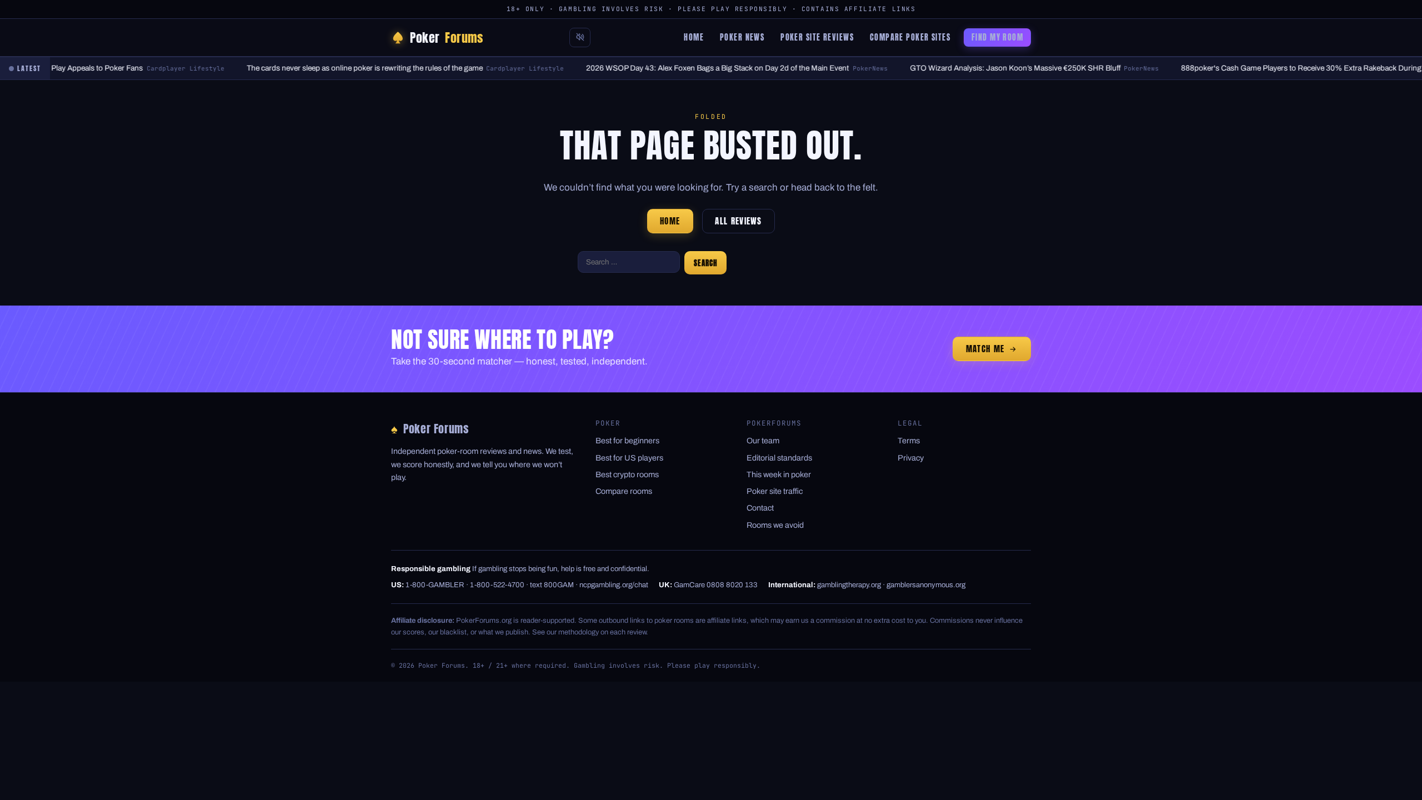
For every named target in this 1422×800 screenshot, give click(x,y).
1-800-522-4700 (497, 585)
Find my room (997, 37)
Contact (760, 507)
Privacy (911, 457)
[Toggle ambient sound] (579, 37)
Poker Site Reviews (817, 37)
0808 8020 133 (732, 585)
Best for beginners (627, 440)
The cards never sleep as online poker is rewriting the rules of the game (341, 68)
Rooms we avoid (775, 525)
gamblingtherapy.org (849, 585)
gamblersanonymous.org (926, 585)
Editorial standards (779, 457)
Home (694, 37)
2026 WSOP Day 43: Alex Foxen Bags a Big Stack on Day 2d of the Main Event (694, 68)
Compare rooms (623, 491)
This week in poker (779, 474)
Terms (909, 440)
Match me (985, 349)
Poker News (742, 37)
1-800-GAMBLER (434, 585)
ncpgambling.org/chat (613, 585)
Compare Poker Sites (910, 37)
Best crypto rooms (627, 474)
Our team (763, 440)
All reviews (738, 221)
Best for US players (629, 457)
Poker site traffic (775, 491)
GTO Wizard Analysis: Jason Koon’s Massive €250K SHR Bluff (991, 68)
